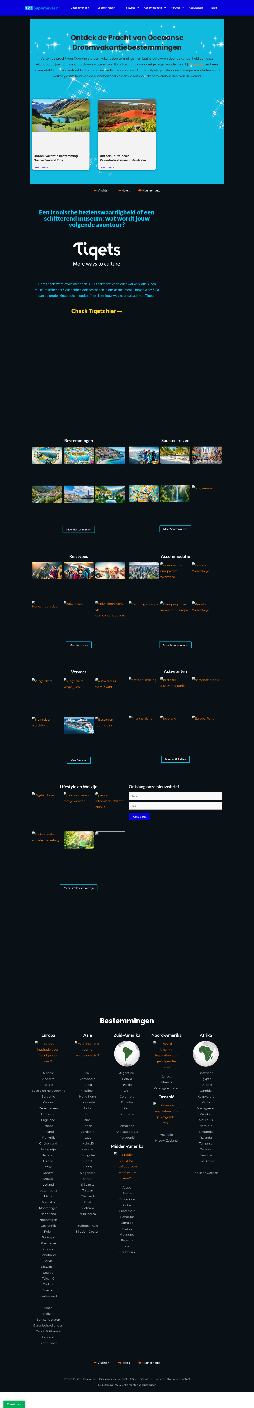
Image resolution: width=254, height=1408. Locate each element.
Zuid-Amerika (127, 1035)
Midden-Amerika (127, 1146)
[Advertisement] (127, 373)
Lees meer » (41, 167)
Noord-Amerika (166, 1035)
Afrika (206, 1035)
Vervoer (175, 7)
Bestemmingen (80, 7)
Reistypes (129, 7)
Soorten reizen (106, 7)
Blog (214, 7)
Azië (87, 1035)
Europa (48, 1035)
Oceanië (196, 64)
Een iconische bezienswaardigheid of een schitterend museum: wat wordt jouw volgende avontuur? (96, 218)
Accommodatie (153, 7)
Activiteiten (196, 7)
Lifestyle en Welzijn (78, 786)
